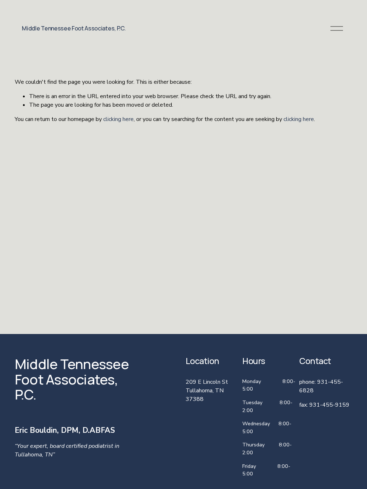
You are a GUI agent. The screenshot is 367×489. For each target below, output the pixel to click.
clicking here (118, 119)
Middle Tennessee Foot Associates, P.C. (73, 28)
